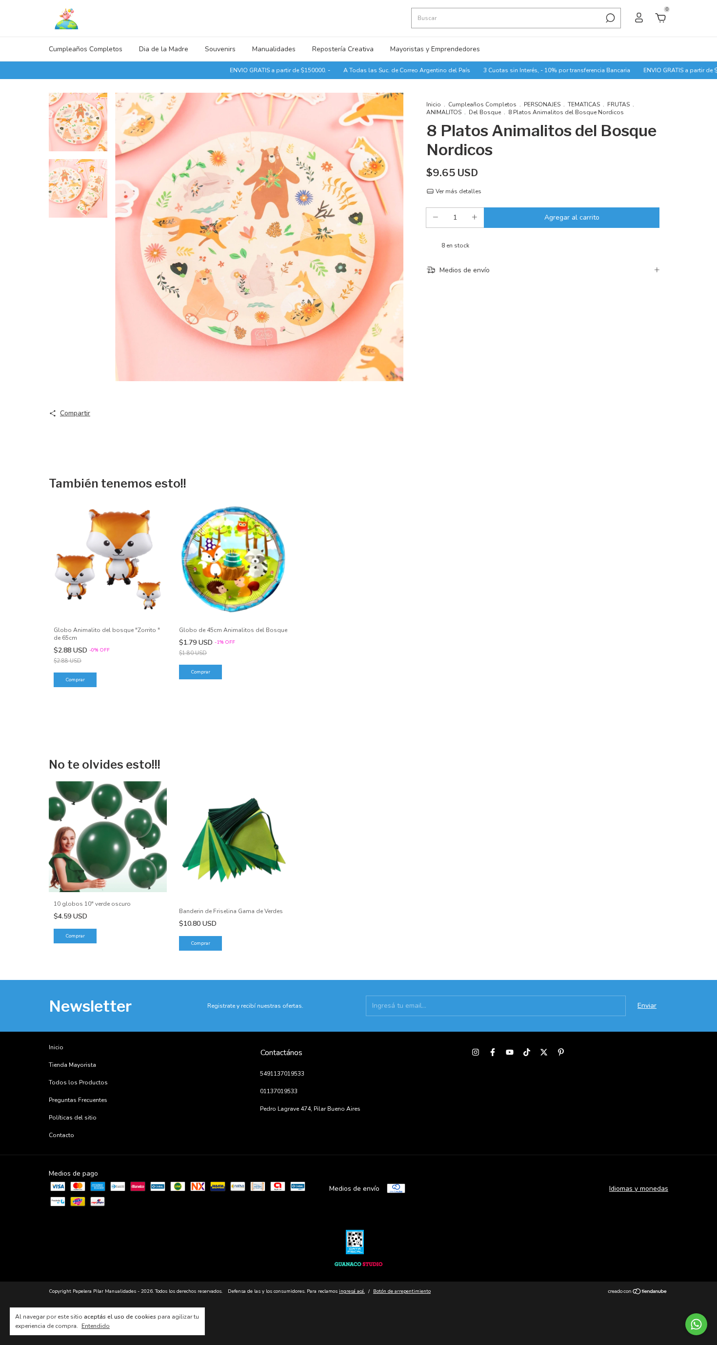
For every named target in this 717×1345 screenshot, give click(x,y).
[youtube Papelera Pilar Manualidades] (510, 1052)
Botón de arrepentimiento (402, 1291)
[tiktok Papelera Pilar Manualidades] (527, 1052)
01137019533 (279, 1091)
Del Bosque (485, 112)
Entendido (95, 1326)
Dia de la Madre (163, 49)
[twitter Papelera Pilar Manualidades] (544, 1052)
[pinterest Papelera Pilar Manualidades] (561, 1052)
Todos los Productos (78, 1082)
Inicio (433, 104)
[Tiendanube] (637, 1292)
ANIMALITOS (443, 112)
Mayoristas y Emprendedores (435, 49)
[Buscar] (609, 18)
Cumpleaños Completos (85, 49)
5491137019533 (282, 1074)
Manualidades (274, 49)
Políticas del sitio (73, 1117)
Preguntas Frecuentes (78, 1100)
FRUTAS (618, 104)
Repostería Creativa (343, 49)
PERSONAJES (542, 104)
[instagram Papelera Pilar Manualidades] (475, 1052)
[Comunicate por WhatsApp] (696, 1324)
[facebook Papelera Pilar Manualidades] (493, 1052)
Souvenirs (220, 49)
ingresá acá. (352, 1291)
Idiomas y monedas (638, 1188)
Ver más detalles (457, 191)
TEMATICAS (584, 104)
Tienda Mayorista (72, 1065)
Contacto (61, 1135)
